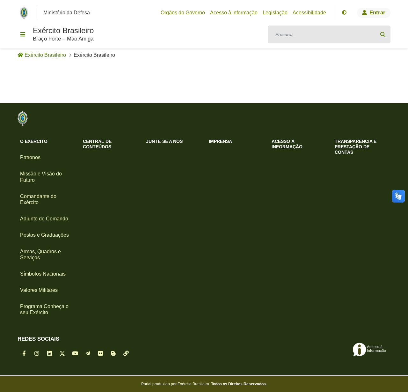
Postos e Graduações (44, 235)
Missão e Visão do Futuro (41, 176)
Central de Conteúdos (97, 144)
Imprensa (220, 141)
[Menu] (23, 34)
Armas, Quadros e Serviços (40, 254)
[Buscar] (383, 34)
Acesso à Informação (287, 144)
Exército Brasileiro (63, 30)
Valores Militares (39, 290)
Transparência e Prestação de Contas (355, 147)
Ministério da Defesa (66, 12)
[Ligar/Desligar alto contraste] (344, 13)
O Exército (33, 141)
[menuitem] (183, 12)
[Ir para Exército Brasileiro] (25, 12)
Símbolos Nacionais (43, 274)
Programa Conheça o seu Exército (44, 309)
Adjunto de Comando (44, 218)
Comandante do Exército (38, 199)
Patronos (30, 157)
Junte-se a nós (164, 141)
